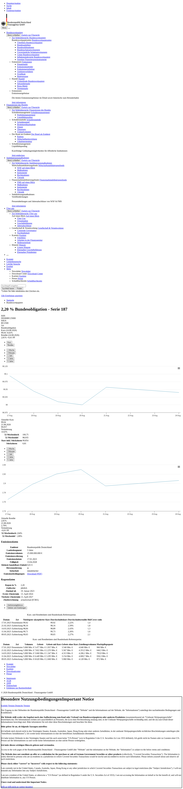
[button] (14, 32)
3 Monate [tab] (11, 353)
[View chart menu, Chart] (179, 368)
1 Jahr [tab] (10, 356)
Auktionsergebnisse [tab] (15, 605)
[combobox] (13, 285)
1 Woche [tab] (11, 350)
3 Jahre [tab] (10, 359)
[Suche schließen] (9, 28)
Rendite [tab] (10, 345)
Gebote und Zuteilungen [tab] (17, 608)
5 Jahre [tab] (10, 361)
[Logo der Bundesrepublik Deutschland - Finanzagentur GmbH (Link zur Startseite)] (16, 25)
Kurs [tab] (9, 342)
